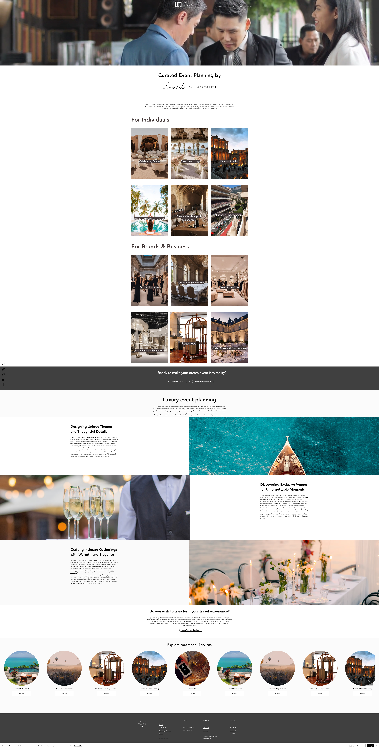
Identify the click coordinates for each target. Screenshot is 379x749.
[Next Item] (369, 681)
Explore (21, 693)
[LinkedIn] (4, 379)
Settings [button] (351, 746)
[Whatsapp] (4, 370)
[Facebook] (4, 384)
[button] (137, 6)
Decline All (360, 746)
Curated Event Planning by (189, 75)
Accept (370, 746)
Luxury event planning (189, 400)
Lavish (173, 87)
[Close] (376, 745)
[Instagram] (4, 374)
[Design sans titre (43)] (4, 365)
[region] (149, 152)
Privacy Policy (78, 746)
